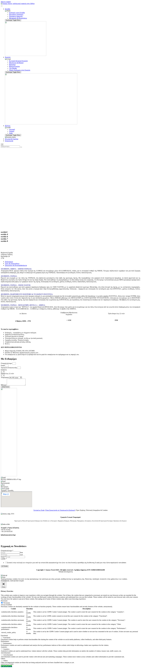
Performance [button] (5, 641)
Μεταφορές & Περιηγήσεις (18, 18)
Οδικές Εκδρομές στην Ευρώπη (19, 70)
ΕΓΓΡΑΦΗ (5, 566)
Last (21, 555)
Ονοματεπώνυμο (6, 363)
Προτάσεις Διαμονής (16, 16)
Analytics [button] (4, 647)
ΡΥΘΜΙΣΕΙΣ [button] (5, 581)
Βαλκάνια (12, 64)
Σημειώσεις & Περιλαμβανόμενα (16, 265)
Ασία (10, 133)
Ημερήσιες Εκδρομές (16, 14)
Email (3, 365)
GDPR (4, 559)
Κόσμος (7, 126)
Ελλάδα (7, 9)
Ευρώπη (7, 57)
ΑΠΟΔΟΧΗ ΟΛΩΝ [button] (17, 581)
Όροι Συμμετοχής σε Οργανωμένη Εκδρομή (60, 510)
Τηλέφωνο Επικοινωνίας (9, 368)
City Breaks (13, 68)
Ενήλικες (4, 370)
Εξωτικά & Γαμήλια (11, 139)
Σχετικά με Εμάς (39, 510)
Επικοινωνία (9, 141)
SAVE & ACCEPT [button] (7, 664)
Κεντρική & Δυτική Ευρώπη (18, 61)
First (21, 552)
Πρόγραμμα (9, 262)
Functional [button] (4, 635)
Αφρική (11, 131)
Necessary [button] (4, 601)
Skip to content (6, 2)
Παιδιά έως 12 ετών (7, 373)
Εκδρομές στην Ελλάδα (17, 12)
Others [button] (3, 658)
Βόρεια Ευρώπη (14, 66)
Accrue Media (77, 572)
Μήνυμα (4, 385)
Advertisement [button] (5, 653)
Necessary (6, 603)
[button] (70, 244)
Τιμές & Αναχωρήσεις (12, 263)
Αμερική (12, 129)
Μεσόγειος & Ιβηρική (16, 63)
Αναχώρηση (5, 377)
